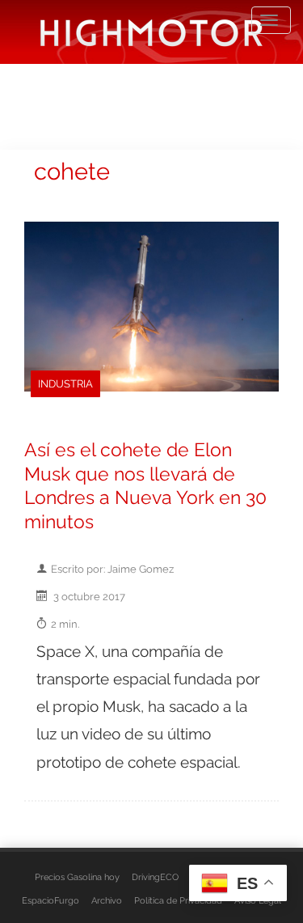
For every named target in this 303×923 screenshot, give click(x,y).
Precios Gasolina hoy (77, 877)
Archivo (106, 900)
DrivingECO (155, 877)
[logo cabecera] (151, 32)
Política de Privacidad (178, 900)
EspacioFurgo (50, 900)
